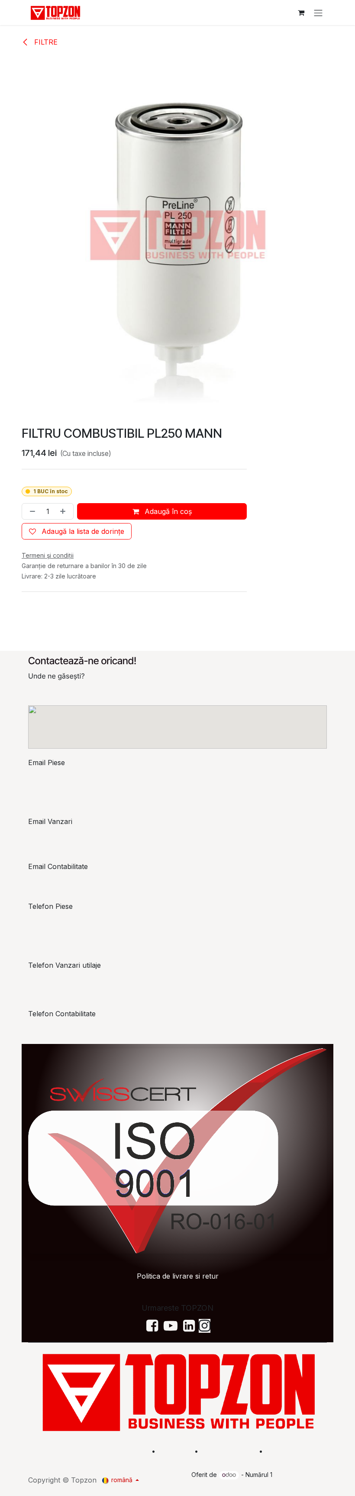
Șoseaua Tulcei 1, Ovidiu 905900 (81, 693)
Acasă (136, 1451)
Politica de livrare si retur (178, 1276)
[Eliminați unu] (30, 511)
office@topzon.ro (65, 884)
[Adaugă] (64, 511)
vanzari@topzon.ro (67, 835)
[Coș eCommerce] (301, 12)
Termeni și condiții (297, 1451)
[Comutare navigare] (318, 12)
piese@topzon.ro (64, 780)
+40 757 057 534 (64, 1031)
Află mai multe (227, 1451)
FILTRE (45, 42)
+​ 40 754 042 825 (63, 982)
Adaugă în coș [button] (167, 511)
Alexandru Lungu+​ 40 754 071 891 (61, 928)
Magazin (175, 1451)
